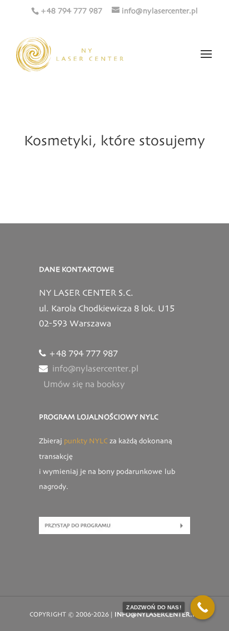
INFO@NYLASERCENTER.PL (157, 615)
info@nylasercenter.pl (95, 369)
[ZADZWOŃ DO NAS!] (203, 607)
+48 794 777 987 (71, 11)
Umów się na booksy (84, 384)
